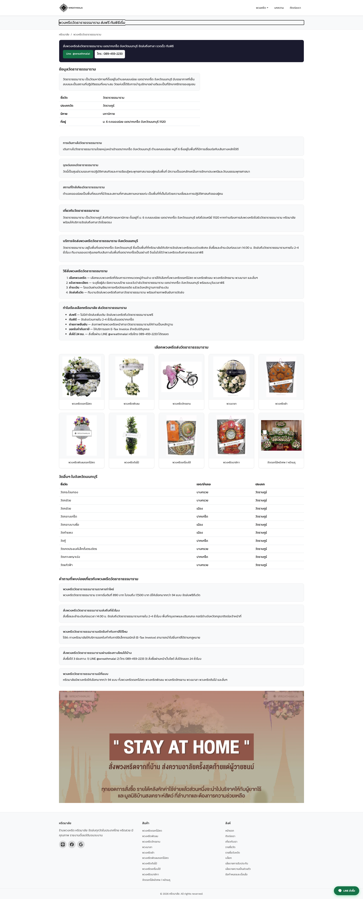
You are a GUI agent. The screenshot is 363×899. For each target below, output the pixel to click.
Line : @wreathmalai (78, 54)
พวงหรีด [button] (261, 7)
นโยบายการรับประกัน (236, 863)
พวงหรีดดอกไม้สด (152, 831)
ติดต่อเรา (295, 7)
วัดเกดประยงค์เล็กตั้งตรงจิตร (78, 548)
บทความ (279, 7)
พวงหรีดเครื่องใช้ (151, 869)
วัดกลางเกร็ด (68, 516)
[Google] (81, 844)
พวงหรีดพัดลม (150, 836)
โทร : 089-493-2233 (110, 53)
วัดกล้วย (65, 500)
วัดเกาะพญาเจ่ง (70, 556)
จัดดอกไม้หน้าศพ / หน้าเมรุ (156, 880)
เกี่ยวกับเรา (231, 842)
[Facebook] (72, 844)
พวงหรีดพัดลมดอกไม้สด (155, 858)
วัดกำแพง (66, 532)
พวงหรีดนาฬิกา (150, 874)
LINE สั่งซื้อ (349, 891)
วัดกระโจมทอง (69, 492)
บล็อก (228, 858)
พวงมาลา (147, 847)
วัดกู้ (63, 540)
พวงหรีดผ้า (148, 853)
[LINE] (63, 844)
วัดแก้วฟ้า (66, 565)
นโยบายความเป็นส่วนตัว (238, 869)
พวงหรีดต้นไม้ (149, 863)
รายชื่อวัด (230, 847)
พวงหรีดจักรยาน (151, 842)
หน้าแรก (229, 831)
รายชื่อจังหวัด (232, 853)
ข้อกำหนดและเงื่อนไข (236, 874)
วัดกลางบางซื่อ (69, 524)
